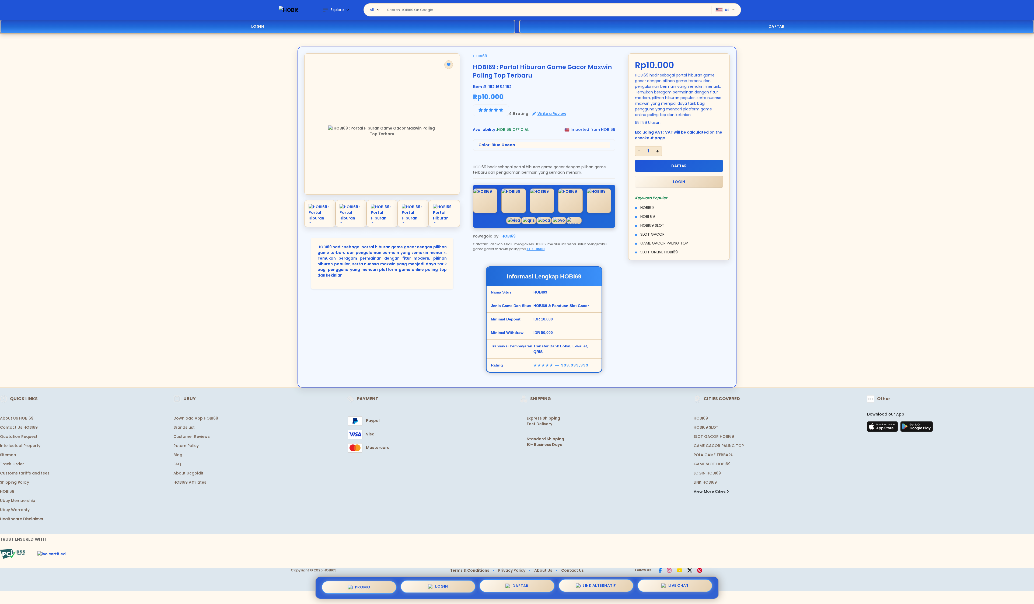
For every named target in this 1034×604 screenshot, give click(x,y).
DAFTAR (679, 166)
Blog (177, 455)
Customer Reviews (191, 436)
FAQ (177, 464)
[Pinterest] (699, 571)
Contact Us (572, 570)
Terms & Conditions (469, 570)
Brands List (184, 427)
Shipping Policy (14, 482)
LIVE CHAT (678, 587)
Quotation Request (18, 436)
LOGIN (257, 26)
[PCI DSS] (12, 554)
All (372, 9)
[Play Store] (916, 428)
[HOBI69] (288, 10)
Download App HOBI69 (195, 418)
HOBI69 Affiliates (189, 482)
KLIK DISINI (536, 249)
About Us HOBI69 (16, 418)
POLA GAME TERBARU (713, 455)
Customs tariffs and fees (25, 473)
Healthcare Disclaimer (22, 519)
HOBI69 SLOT (706, 427)
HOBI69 (480, 56)
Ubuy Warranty (15, 509)
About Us (543, 570)
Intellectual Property (20, 445)
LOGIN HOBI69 (707, 473)
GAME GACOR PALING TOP (719, 445)
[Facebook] (660, 571)
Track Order (12, 464)
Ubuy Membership (17, 500)
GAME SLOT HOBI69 (712, 464)
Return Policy (186, 445)
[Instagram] (669, 571)
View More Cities (710, 491)
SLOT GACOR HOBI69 (714, 436)
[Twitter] (689, 571)
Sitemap (8, 455)
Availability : (485, 129)
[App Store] (883, 428)
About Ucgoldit (188, 473)
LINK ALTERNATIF (599, 586)
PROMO (363, 585)
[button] (448, 64)
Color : (496, 145)
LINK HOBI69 (705, 482)
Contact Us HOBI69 (19, 427)
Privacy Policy (511, 570)
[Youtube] (679, 571)
